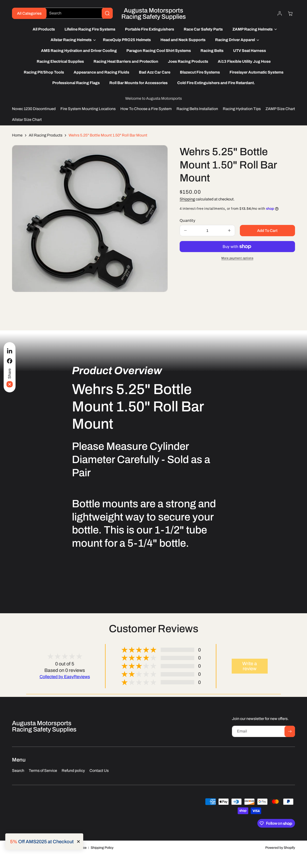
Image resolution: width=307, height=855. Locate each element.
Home (17, 135)
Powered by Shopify (280, 847)
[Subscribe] (289, 731)
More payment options (237, 258)
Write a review (249, 666)
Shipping (187, 199)
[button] (253, 29)
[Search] (107, 13)
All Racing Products (45, 135)
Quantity (187, 220)
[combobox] (77, 13)
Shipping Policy (102, 847)
